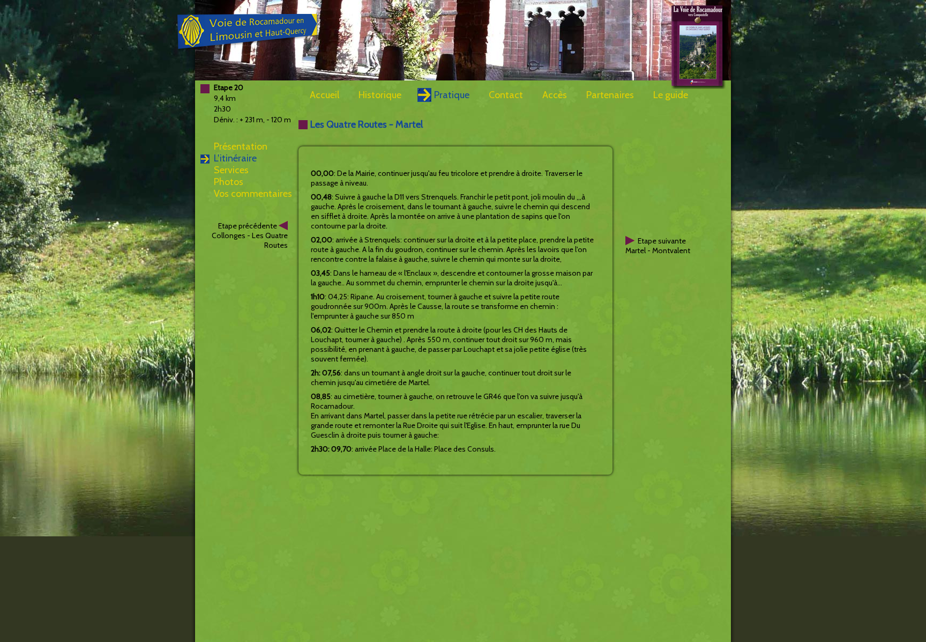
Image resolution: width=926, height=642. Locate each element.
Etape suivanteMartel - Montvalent (657, 245)
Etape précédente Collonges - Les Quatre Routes (250, 235)
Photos (228, 182)
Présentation (240, 146)
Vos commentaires (253, 194)
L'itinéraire (235, 158)
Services (231, 170)
